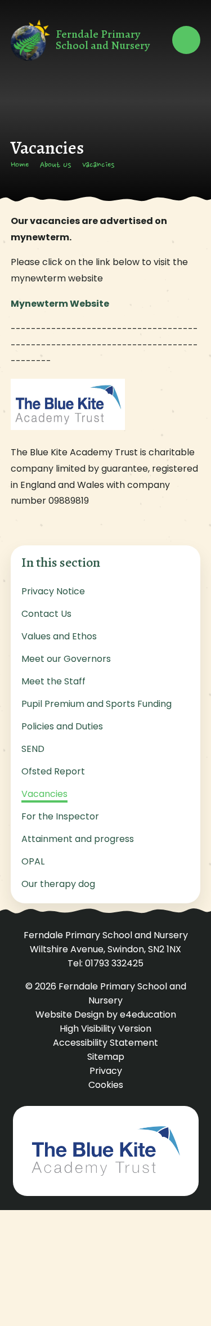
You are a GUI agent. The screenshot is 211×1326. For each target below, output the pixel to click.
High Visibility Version (105, 1028)
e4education (148, 1014)
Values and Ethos (59, 636)
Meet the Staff (53, 681)
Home (20, 165)
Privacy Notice (53, 591)
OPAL (32, 861)
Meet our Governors (66, 658)
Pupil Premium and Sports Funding (96, 703)
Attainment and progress (77, 838)
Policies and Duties (62, 726)
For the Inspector (60, 816)
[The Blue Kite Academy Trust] (106, 1151)
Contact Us (46, 613)
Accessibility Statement (105, 1042)
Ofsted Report (53, 771)
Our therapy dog (58, 883)
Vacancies (98, 165)
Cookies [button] (105, 1084)
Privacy (105, 1070)
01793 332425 (114, 963)
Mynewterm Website (60, 303)
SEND (32, 748)
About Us (55, 165)
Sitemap (105, 1056)
